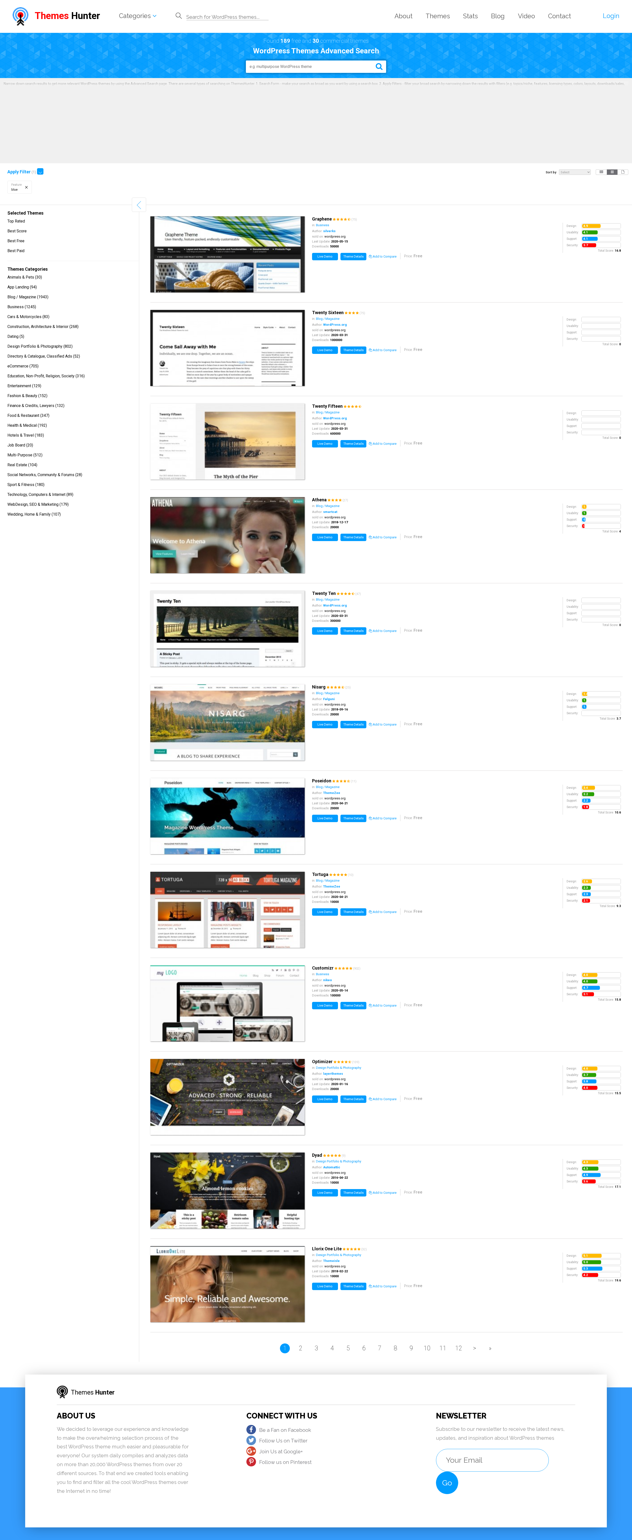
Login (611, 16)
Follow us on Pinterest (285, 1462)
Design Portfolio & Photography (40, 346)
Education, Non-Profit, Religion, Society (46, 376)
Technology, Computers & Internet (40, 494)
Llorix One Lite (327, 1248)
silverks (329, 231)
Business (21, 306)
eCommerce (23, 366)
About (404, 16)
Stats (470, 16)
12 (458, 1348)
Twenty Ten (324, 593)
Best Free (15, 241)
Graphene (322, 219)
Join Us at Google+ (280, 1452)
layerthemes (333, 1073)
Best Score (17, 231)
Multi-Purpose (24, 455)
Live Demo (325, 256)
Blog (498, 16)
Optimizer (322, 1061)
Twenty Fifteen (327, 406)
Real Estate (22, 465)
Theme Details (353, 256)
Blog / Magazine (27, 297)
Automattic (331, 1167)
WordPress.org (335, 324)
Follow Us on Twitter (283, 1441)
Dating (15, 336)
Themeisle (331, 1261)
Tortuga (320, 874)
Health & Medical (27, 425)
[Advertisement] (316, 123)
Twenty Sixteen (328, 312)
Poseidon (321, 780)
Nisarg (319, 686)
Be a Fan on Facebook (285, 1430)
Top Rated (16, 221)
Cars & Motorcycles (28, 316)
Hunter (67, 15)
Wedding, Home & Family (34, 514)
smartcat (330, 512)
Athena (319, 499)
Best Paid (15, 250)
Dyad (317, 1155)
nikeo (327, 980)
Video (526, 16)
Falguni (329, 699)
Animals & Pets (24, 277)
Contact (559, 16)
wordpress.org (335, 236)
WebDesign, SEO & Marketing (38, 504)
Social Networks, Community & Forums (44, 474)
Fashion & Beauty (27, 395)
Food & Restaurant (28, 415)
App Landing (22, 287)
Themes (438, 16)
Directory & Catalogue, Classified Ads (43, 356)
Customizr (323, 968)
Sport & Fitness (25, 484)
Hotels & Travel (25, 435)
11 (442, 1348)
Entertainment (24, 386)
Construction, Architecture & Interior (43, 326)
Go (447, 1482)
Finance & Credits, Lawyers (35, 405)
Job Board (20, 445)
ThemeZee (331, 793)
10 (427, 1348)
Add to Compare (384, 256)
